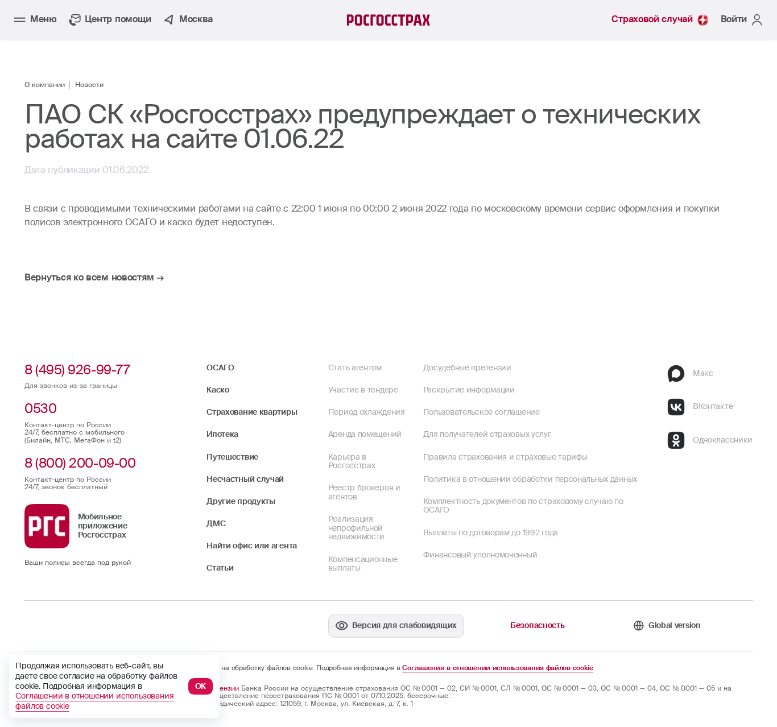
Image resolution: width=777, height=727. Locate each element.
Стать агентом (355, 367)
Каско (217, 390)
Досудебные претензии (467, 367)
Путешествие (232, 457)
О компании (44, 85)
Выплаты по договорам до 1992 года (490, 532)
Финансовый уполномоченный (480, 555)
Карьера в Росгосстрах (351, 461)
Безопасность (537, 625)
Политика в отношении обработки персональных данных (530, 479)
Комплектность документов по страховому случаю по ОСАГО (523, 505)
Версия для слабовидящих (404, 625)
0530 (40, 408)
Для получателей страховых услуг (487, 434)
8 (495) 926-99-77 (77, 369)
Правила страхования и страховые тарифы (505, 457)
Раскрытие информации (469, 390)
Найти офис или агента (251, 545)
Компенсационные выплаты (363, 563)
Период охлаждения (366, 412)
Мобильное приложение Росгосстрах (102, 525)
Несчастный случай (245, 479)
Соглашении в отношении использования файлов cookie (497, 668)
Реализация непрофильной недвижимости (356, 528)
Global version (674, 625)
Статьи (219, 568)
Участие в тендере (363, 390)
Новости (89, 85)
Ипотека (222, 434)
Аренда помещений (365, 434)
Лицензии (222, 688)
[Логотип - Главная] (389, 20)
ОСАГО (220, 367)
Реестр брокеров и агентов (364, 492)
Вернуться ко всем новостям (89, 278)
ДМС (215, 523)
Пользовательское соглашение (481, 412)
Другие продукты (240, 501)
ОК (200, 686)
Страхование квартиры (251, 412)
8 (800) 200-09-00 (79, 463)
